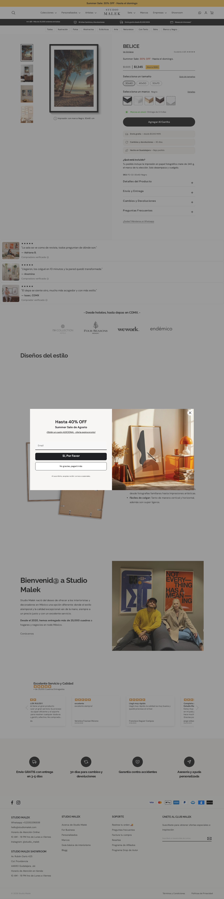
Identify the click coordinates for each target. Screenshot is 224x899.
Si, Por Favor (71, 456)
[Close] (190, 413)
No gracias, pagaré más (71, 466)
